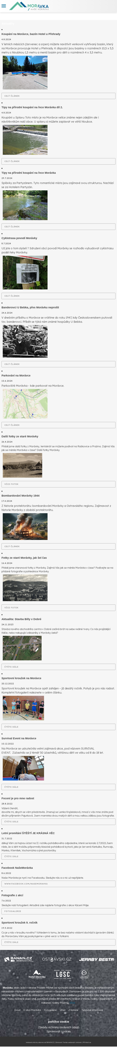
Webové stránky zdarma (35, 1042)
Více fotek (11, 484)
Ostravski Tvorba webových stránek (69, 1042)
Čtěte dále (11, 667)
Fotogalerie (12, 911)
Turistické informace (92, 1010)
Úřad (62, 1010)
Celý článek (12, 96)
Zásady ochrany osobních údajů (58, 1027)
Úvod (17, 1010)
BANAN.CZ (50, 1042)
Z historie (73, 1010)
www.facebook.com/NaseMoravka (26, 883)
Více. (72, 1002)
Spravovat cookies (58, 1031)
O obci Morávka (32, 1010)
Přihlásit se (87, 1042)
